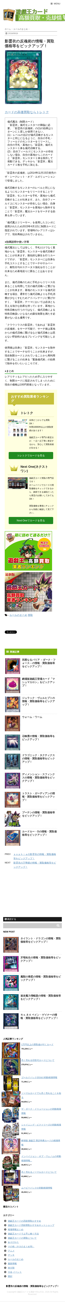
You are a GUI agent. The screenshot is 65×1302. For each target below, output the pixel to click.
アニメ (11, 1250)
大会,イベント (15, 1272)
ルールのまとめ (18, 615)
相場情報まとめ (15, 1229)
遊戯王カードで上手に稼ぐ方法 (23, 1233)
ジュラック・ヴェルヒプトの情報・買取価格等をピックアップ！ (38, 701)
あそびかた (13, 1242)
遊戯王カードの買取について (22, 1238)
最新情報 (12, 1263)
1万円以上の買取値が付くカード (37, 1044)
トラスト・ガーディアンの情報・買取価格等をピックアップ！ (38, 796)
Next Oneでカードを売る (31, 520)
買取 (30, 615)
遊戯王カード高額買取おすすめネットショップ (31, 1225)
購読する (11, 919)
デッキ (11, 1255)
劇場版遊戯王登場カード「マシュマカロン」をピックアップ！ (38, 682)
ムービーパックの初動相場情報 (36, 1188)
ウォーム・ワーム (32, 717)
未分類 (11, 1268)
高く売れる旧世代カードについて (37, 1060)
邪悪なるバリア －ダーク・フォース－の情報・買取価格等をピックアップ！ (39, 663)
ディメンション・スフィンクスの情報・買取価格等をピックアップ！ (38, 777)
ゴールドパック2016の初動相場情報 (39, 1077)
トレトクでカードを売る (31, 455)
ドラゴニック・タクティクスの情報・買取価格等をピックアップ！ (38, 758)
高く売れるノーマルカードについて (39, 1172)
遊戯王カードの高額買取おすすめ (24, 1221)
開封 (10, 1276)
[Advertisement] (26, 895)
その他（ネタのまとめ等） (21, 1246)
